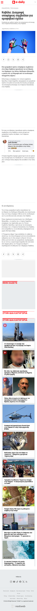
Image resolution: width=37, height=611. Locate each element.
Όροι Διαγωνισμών (20, 591)
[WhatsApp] (8, 59)
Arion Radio (13, 598)
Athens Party (20, 598)
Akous (25, 598)
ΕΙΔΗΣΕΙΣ (5, 8)
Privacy (28, 591)
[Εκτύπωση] (18, 59)
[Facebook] (4, 59)
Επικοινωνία (6, 591)
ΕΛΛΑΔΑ (14, 8)
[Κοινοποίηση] (23, 59)
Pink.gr (5, 596)
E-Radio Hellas (11, 596)
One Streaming (28, 596)
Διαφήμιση (12, 591)
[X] (13, 59)
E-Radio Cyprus (20, 596)
